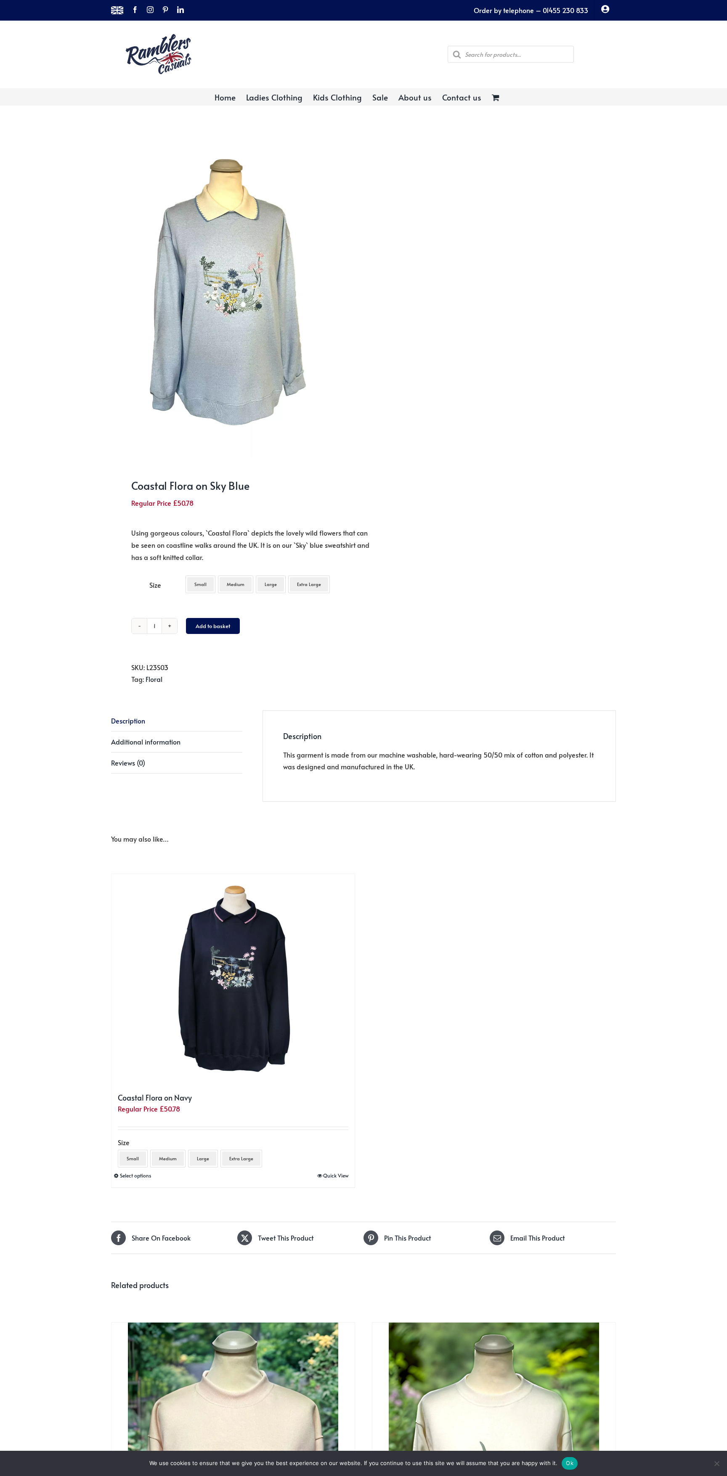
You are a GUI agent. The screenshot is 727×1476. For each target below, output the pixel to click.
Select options (135, 1175)
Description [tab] (128, 720)
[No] (716, 1463)
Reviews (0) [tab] (128, 762)
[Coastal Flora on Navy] (233, 979)
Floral (154, 679)
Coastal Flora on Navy (155, 1097)
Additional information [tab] (145, 741)
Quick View (335, 1175)
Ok (569, 1463)
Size (155, 584)
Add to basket (213, 626)
